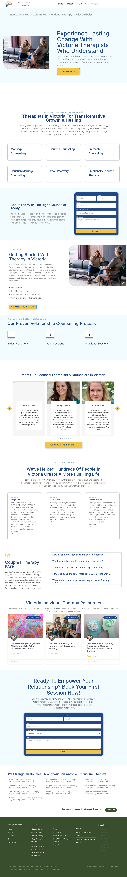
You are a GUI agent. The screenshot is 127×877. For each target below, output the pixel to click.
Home (60, 4)
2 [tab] (63, 438)
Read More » (16, 653)
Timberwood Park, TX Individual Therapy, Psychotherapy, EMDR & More (26, 799)
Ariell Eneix (98, 405)
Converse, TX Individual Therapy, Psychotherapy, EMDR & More (22, 786)
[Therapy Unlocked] (25, 4)
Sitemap (115, 867)
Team (79, 4)
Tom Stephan (29, 405)
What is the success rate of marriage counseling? (78, 567)
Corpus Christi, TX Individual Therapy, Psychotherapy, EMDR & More (61, 786)
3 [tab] (64, 438)
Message (79, 217)
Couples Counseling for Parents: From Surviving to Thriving (62, 646)
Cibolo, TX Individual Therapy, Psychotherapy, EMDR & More (96, 780)
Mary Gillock (63, 405)
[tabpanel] (29, 409)
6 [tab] (70, 438)
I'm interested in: (82, 210)
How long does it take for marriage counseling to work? (81, 574)
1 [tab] (61, 438)
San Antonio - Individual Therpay (83, 774)
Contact (95, 4)
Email (99, 195)
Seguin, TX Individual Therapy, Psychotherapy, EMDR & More (96, 793)
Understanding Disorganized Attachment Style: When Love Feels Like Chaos (25, 646)
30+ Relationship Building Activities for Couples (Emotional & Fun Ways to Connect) (100, 647)
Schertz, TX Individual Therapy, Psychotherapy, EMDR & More (59, 793)
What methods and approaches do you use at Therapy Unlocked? (80, 581)
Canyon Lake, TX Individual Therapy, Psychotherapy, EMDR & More (61, 780)
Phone (78, 202)
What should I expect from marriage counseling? (77, 561)
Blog (87, 4)
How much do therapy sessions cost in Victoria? (77, 554)
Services (69, 4)
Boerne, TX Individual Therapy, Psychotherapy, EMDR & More (21, 780)
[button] (9, 408)
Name (78, 195)
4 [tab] (66, 438)
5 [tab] (68, 438)
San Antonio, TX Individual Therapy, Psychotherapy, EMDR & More (24, 793)
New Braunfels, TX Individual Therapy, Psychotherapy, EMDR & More (99, 786)
